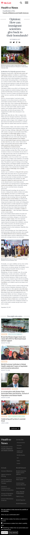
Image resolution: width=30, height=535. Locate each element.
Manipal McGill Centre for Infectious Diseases (15, 233)
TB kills (18, 135)
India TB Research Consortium (10, 270)
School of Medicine (6, 471)
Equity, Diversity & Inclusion (16, 416)
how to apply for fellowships (9, 168)
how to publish (20, 168)
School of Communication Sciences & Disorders (7, 488)
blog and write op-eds (21, 171)
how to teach (6, 170)
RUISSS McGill (20, 488)
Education (4, 334)
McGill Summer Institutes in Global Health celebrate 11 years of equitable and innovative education (14, 366)
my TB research (23, 103)
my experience (6, 193)
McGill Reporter (20, 500)
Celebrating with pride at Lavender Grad (13, 420)
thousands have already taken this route (18, 290)
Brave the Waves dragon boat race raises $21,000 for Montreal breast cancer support (13, 339)
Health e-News (9, 7)
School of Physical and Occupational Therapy (6, 481)
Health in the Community (15, 334)
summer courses (10, 218)
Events (18, 463)
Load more (14, 428)
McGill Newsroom (21, 503)
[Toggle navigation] (26, 2)
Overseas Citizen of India (9, 299)
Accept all (4, 532)
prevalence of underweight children (11, 133)
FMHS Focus (20, 496)
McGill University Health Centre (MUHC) (21, 472)
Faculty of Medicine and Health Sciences (16, 13)
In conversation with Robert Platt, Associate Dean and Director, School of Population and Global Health (15, 393)
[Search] (21, 3)
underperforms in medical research (11, 146)
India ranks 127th (20, 130)
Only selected (13, 532)
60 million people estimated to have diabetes (14, 138)
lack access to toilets (17, 143)
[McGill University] (7, 3)
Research (19, 448)
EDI (18, 458)
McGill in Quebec (21, 455)
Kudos (18, 460)
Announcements (6, 389)
